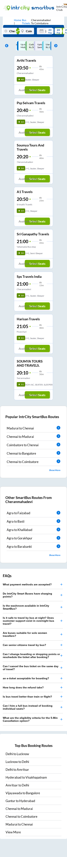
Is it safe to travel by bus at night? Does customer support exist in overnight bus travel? (28, 620)
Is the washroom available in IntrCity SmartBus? (26, 607)
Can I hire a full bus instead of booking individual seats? (27, 707)
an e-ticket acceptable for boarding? (26, 678)
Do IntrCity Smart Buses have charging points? (27, 595)
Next (55, 46)
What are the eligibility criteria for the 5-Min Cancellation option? (30, 719)
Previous (6, 46)
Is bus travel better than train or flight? (27, 696)
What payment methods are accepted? (27, 584)
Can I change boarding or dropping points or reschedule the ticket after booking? (31, 656)
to (17, 754)
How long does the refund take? (23, 687)
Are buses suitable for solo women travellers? (25, 634)
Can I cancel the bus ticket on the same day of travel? (30, 668)
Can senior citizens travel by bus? (24, 644)
